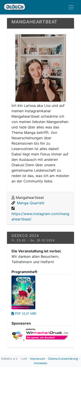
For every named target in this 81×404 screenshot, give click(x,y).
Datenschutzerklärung (63, 358)
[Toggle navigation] (71, 7)
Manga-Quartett (30, 203)
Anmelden (40, 363)
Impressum (37, 358)
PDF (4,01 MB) (25, 313)
